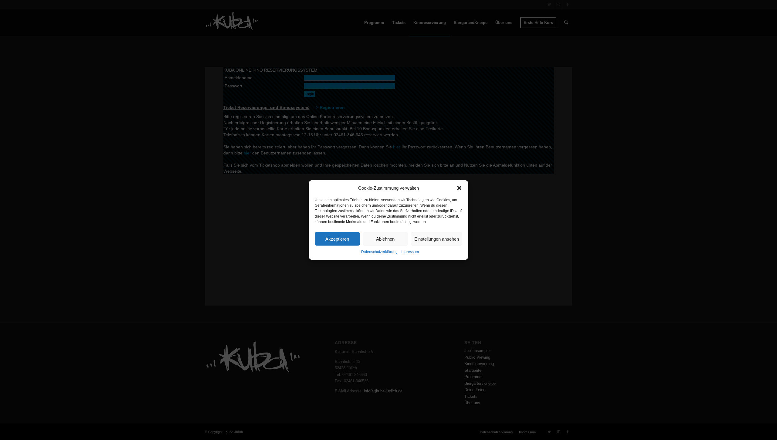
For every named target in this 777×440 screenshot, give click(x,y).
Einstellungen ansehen (436, 239)
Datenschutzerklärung (379, 252)
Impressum (410, 252)
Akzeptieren (337, 239)
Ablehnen (385, 239)
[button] (459, 188)
